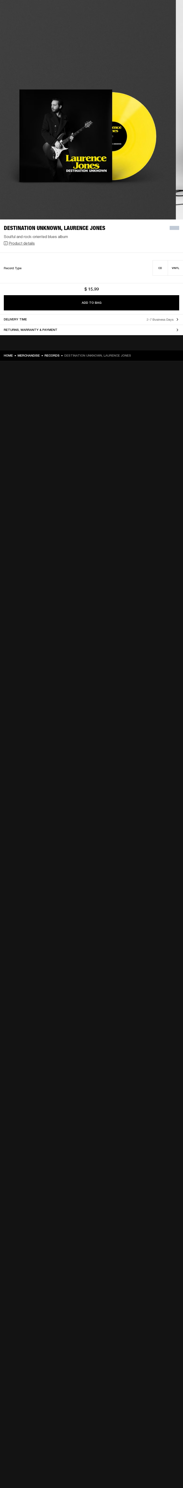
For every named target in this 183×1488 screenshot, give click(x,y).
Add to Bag (92, 302)
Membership (116, 10)
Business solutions (89, 10)
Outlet (159, 10)
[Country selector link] (171, 10)
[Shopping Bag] (163, 22)
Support (134, 22)
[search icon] (148, 22)
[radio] (160, 268)
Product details (22, 243)
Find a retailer (139, 10)
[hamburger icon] (171, 22)
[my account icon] (155, 22)
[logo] (19, 19)
